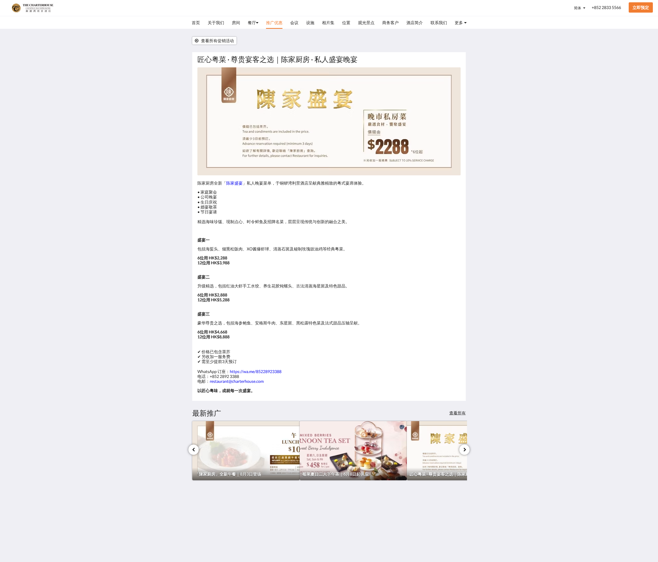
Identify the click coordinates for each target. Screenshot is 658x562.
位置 (291, 521)
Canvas (454, 547)
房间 (291, 507)
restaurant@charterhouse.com (237, 381)
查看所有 (457, 412)
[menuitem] (196, 22)
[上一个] (193, 450)
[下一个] (464, 450)
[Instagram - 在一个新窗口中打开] (455, 511)
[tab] (306, 499)
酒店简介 (340, 521)
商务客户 (340, 516)
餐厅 (291, 512)
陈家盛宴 (234, 182)
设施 (291, 516)
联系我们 (340, 512)
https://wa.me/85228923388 (255, 371)
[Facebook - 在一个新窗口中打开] (441, 511)
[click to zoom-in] (329, 121)
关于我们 (340, 507)
